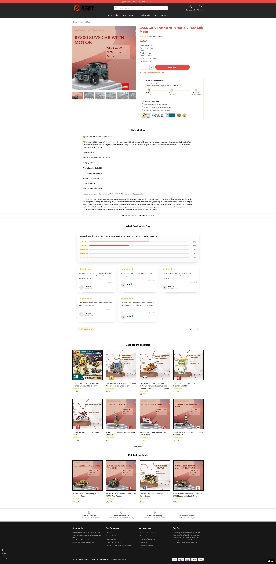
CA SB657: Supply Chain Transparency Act (119, 545)
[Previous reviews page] (187, 329)
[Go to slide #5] (122, 95)
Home (74, 22)
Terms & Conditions (112, 536)
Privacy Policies (111, 539)
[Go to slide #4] (111, 95)
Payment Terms (145, 536)
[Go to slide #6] (134, 95)
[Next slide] (133, 58)
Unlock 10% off (4, 554)
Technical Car (84, 22)
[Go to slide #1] (77, 95)
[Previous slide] (76, 58)
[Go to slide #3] (100, 95)
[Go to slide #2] (89, 95)
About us (109, 533)
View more (138, 446)
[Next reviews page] (197, 329)
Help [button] (272, 561)
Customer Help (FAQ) (146, 545)
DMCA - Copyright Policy (114, 542)
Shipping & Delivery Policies (148, 533)
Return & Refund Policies (147, 539)
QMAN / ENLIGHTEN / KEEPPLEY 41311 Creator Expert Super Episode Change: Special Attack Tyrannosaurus (154, 386)
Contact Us (143, 542)
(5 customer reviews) (156, 36)
